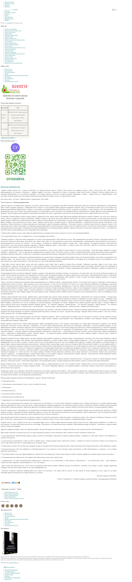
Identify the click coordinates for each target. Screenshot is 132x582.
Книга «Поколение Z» (10, 496)
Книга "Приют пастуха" (11, 492)
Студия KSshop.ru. (13, 562)
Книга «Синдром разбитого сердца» (14, 498)
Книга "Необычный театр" (12, 493)
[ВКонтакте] (13, 482)
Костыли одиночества (10, 187)
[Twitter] (15, 482)
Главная (8, 23)
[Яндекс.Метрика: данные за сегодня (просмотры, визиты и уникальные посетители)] (9, 567)
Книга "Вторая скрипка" (11, 495)
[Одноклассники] (17, 482)
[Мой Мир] (19, 482)
